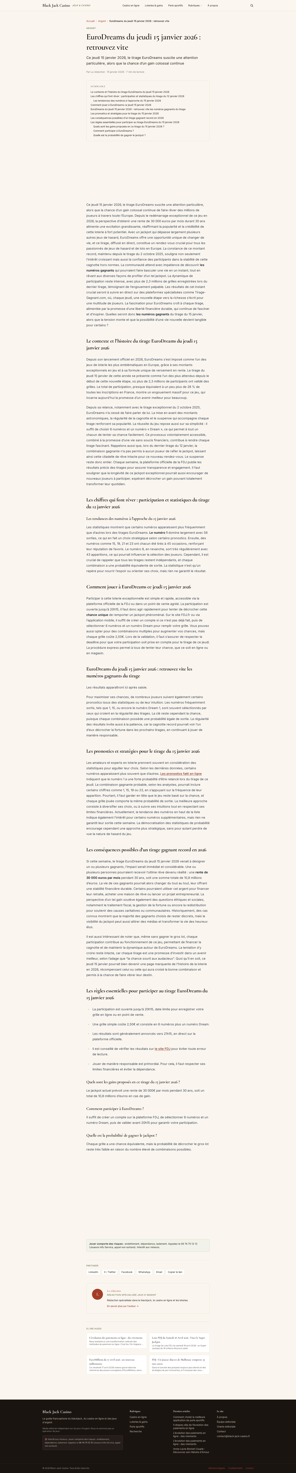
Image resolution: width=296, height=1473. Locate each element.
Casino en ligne (130, 5)
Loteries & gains (154, 5)
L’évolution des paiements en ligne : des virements (189, 1434)
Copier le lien (175, 1271)
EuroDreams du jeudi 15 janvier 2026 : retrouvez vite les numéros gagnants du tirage (138, 109)
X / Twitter (110, 1271)
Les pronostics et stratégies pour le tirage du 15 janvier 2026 (125, 113)
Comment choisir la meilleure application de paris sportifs (189, 1418)
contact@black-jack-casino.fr (233, 1436)
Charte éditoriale (226, 1426)
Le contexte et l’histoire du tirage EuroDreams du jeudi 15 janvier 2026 (130, 91)
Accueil (90, 21)
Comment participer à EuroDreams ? (113, 130)
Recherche (136, 1431)
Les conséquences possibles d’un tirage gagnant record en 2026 (127, 117)
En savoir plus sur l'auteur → (123, 1306)
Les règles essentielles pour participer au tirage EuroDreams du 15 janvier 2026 (135, 122)
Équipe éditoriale (226, 1421)
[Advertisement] (148, 172)
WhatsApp (144, 1271)
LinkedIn (93, 1271)
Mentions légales (217, 1468)
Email (159, 1271)
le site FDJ (162, 1049)
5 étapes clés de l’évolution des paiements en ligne (190, 1426)
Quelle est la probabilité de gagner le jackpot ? (119, 135)
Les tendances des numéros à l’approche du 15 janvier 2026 (127, 100)
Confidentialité (235, 1468)
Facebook (127, 1271)
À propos (213, 5)
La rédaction (114, 1291)
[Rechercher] (252, 5)
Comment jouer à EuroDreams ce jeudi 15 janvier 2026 (121, 104)
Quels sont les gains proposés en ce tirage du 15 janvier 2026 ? (128, 126)
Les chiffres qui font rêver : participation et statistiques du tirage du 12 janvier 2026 (137, 96)
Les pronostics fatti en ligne (181, 773)
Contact (221, 1431)
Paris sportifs (175, 5)
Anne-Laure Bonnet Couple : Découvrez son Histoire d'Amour (191, 1450)
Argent (102, 21)
